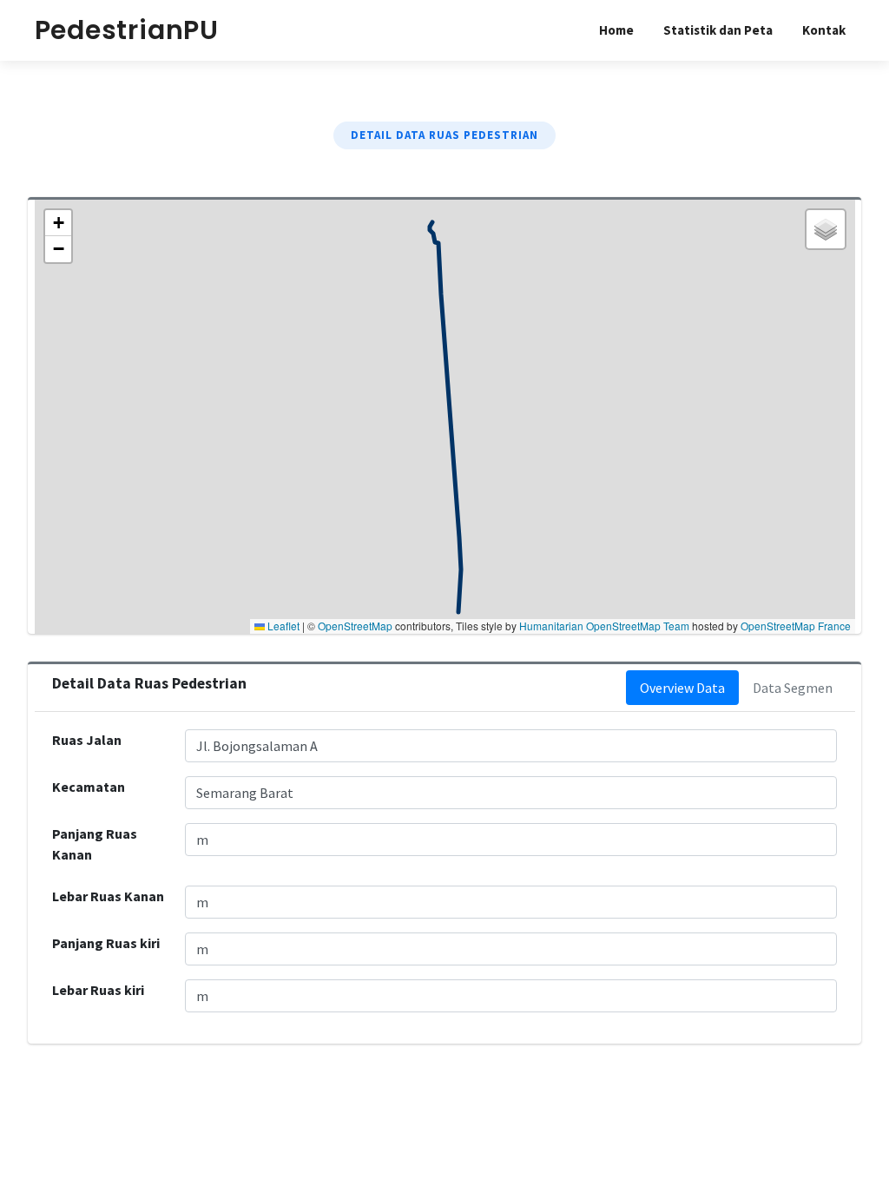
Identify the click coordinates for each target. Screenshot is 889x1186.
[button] (58, 223)
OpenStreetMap (355, 625)
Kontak (824, 30)
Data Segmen (793, 687)
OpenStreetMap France (796, 625)
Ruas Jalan (87, 739)
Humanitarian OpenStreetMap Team (604, 625)
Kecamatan (88, 786)
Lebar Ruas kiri (98, 989)
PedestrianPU (127, 30)
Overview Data (682, 687)
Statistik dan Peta (718, 30)
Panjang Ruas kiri (106, 943)
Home (616, 30)
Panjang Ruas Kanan (94, 844)
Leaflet (282, 625)
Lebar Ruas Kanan (108, 896)
